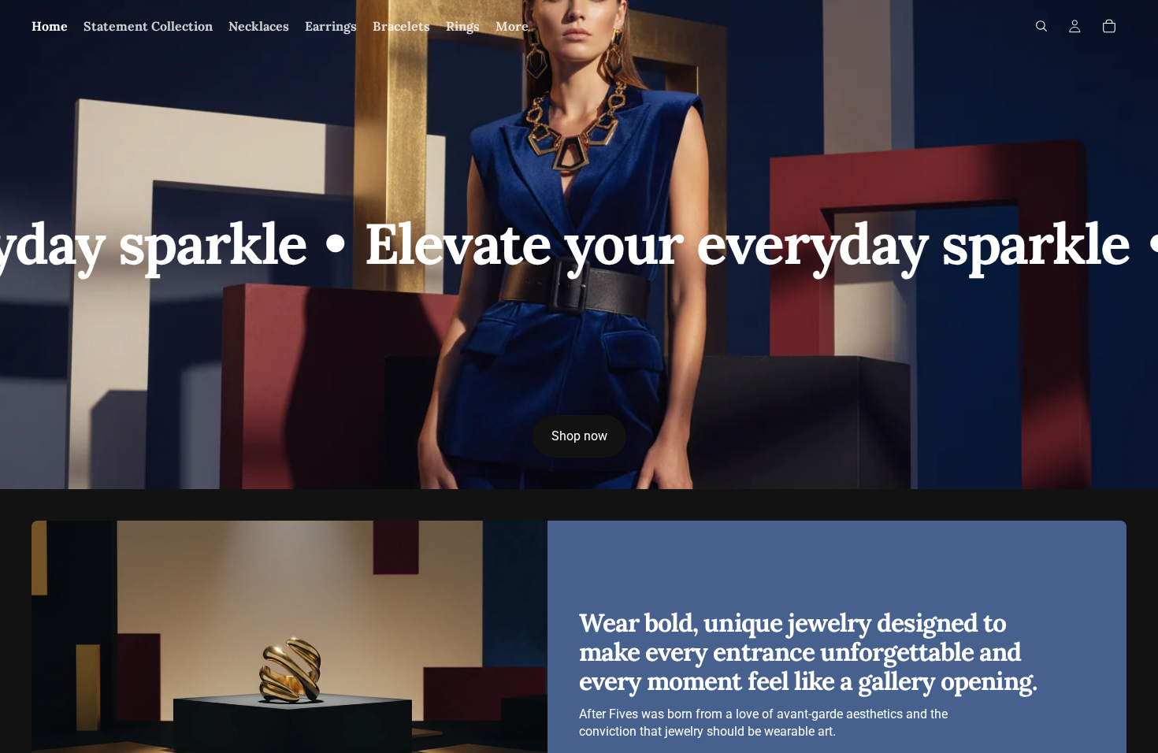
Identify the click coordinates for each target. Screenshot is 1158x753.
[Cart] (1109, 26)
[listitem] (512, 26)
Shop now (579, 435)
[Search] (1041, 26)
